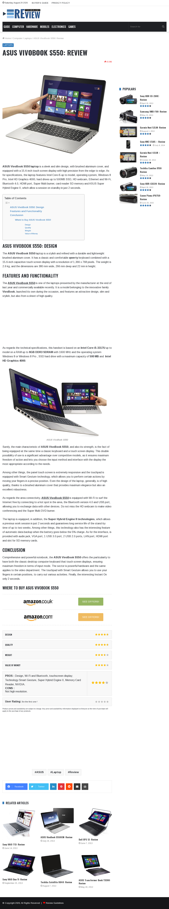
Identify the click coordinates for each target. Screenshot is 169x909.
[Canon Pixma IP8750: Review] (128, 199)
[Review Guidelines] (21, 13)
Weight (28, 231)
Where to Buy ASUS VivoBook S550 (33, 220)
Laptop (56, 772)
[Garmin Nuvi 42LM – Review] (128, 157)
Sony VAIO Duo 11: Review (14, 879)
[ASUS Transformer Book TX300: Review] (95, 865)
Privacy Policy (61, 3)
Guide (7, 27)
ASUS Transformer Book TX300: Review (94, 881)
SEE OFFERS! (90, 601)
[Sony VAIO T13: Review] (19, 824)
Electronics (59, 27)
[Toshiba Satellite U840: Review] (57, 866)
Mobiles (44, 27)
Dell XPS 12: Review (88, 839)
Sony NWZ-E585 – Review (152, 141)
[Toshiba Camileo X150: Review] (128, 173)
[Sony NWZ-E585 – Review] (128, 144)
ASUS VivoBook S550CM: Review (56, 837)
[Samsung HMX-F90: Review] (128, 117)
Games (72, 27)
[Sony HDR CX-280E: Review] (128, 99)
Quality (28, 228)
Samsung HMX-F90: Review (153, 111)
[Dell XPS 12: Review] (95, 822)
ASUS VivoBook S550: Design (27, 207)
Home (7, 38)
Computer (18, 27)
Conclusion (16, 215)
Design (28, 225)
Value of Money (31, 234)
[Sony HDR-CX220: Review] (128, 187)
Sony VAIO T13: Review (13, 844)
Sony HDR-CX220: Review (152, 183)
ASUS (40, 772)
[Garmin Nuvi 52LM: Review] (128, 132)
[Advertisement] (57, 322)
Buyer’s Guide (40, 3)
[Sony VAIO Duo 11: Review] (19, 864)
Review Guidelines (55, 903)
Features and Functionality (26, 211)
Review (74, 772)
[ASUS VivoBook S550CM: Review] (57, 821)
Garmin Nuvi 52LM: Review (153, 127)
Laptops (28, 38)
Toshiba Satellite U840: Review (56, 882)
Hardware (32, 27)
